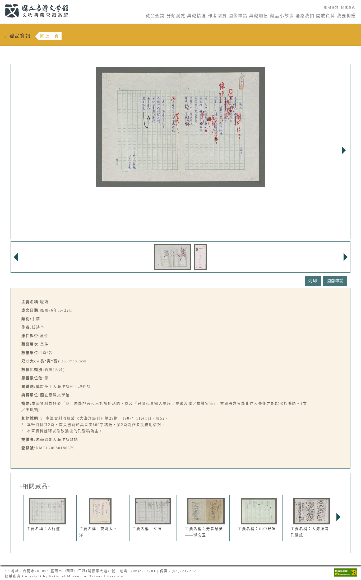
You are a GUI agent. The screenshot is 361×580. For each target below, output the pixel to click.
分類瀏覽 (176, 16)
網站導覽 (331, 7)
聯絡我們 (304, 16)
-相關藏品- (35, 486)
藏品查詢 (155, 16)
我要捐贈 (346, 16)
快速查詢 (348, 7)
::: (2, 3)
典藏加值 (258, 16)
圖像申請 (238, 16)
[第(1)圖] (172, 256)
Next (344, 150)
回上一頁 (49, 36)
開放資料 (325, 16)
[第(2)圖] (200, 256)
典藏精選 (196, 16)
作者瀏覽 (217, 16)
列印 (313, 280)
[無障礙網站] (345, 572)
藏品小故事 (282, 16)
